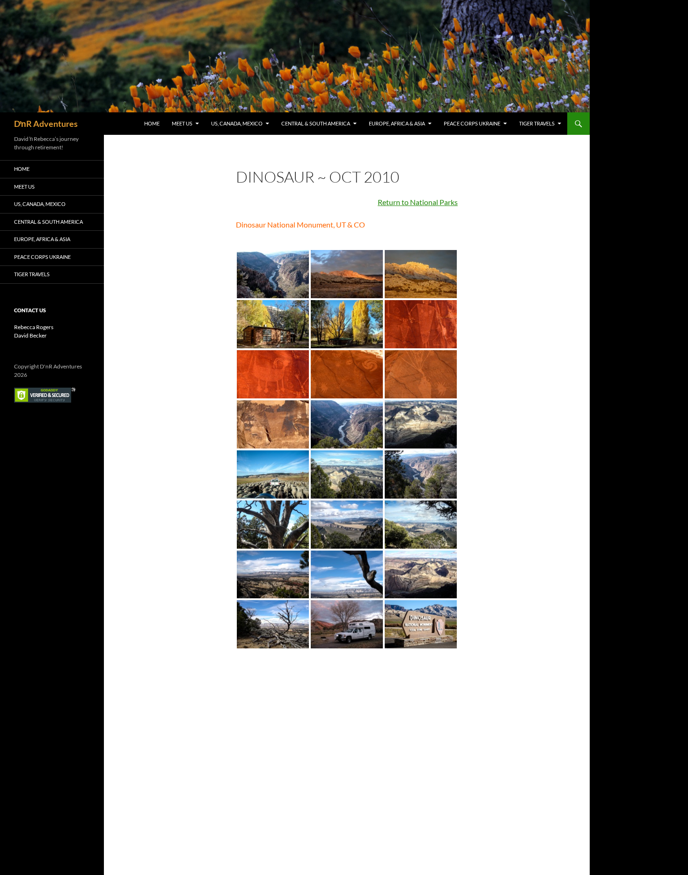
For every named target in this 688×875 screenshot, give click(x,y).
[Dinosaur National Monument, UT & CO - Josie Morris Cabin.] (273, 324)
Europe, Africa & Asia (397, 123)
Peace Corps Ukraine (472, 123)
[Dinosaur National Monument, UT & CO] (347, 274)
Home (152, 123)
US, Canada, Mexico (237, 123)
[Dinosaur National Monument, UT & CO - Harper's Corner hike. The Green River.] (273, 274)
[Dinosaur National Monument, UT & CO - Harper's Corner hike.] (347, 474)
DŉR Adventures (46, 123)
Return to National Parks (418, 202)
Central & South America (315, 123)
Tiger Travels (537, 123)
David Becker (30, 335)
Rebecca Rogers (33, 327)
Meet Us (182, 123)
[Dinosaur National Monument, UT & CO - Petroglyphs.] (421, 324)
